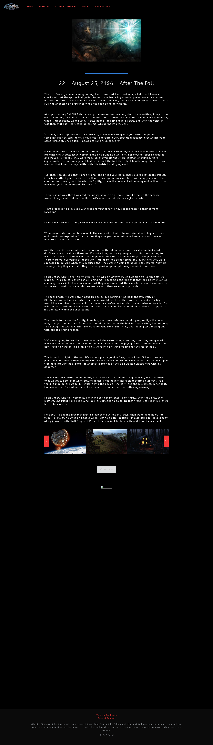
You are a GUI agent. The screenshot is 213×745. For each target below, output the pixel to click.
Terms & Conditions (106, 715)
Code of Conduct (106, 718)
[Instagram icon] (110, 734)
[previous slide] (46, 441)
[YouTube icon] (106, 734)
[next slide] (166, 441)
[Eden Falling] (11, 6)
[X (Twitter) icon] (103, 734)
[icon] (113, 734)
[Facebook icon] (100, 734)
